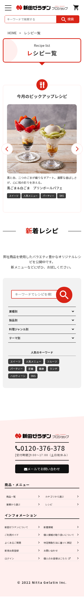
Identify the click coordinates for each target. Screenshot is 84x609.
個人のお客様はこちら (55, 558)
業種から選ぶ (13, 504)
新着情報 (48, 527)
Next (77, 149)
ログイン (9, 558)
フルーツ (52, 361)
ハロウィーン (17, 376)
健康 (41, 368)
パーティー (59, 195)
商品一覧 (11, 496)
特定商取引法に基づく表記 (58, 542)
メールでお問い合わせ (43, 469)
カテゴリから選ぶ (54, 496)
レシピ (48, 504)
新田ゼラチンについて (16, 527)
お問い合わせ (51, 550)
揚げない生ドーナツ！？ (35, 188)
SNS (72, 195)
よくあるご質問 (13, 542)
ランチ (53, 368)
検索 (70, 19)
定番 (30, 368)
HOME (12, 33)
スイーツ (24, 195)
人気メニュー (41, 195)
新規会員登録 (12, 550)
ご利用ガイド (12, 534)
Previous (7, 149)
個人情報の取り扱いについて (59, 534)
